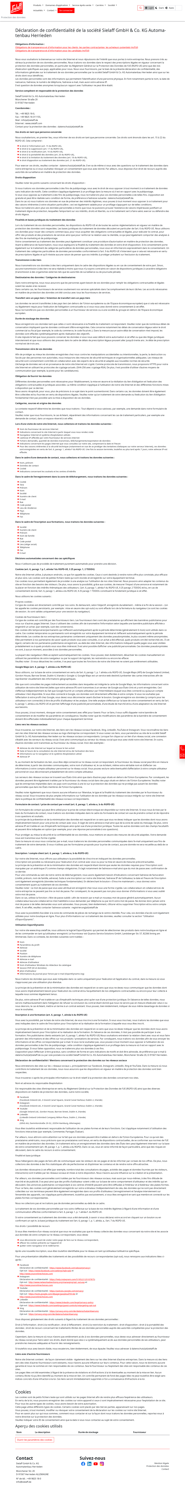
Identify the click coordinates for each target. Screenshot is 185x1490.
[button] (140, 7)
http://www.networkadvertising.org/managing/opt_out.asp (57, 1282)
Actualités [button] (38, 10)
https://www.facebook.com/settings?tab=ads (50, 1270)
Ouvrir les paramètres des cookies (34, 1439)
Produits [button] (37, 5)
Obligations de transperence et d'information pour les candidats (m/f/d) (52, 50)
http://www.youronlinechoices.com (36, 1273)
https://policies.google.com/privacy (66, 1290)
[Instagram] (102, 1463)
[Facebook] (83, 1463)
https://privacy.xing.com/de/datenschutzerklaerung (74, 1311)
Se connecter (66, 10)
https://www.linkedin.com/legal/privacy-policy (71, 1302)
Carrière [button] (100, 5)
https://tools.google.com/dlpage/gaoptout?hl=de (52, 1293)
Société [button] (111, 5)
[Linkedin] (89, 1463)
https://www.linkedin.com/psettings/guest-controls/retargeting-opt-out (62, 1305)
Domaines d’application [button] (57, 5)
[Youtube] (96, 1463)
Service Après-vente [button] (82, 5)
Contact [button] (51, 10)
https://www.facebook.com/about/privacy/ (70, 1267)
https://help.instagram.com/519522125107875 (72, 1279)
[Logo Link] (16, 8)
